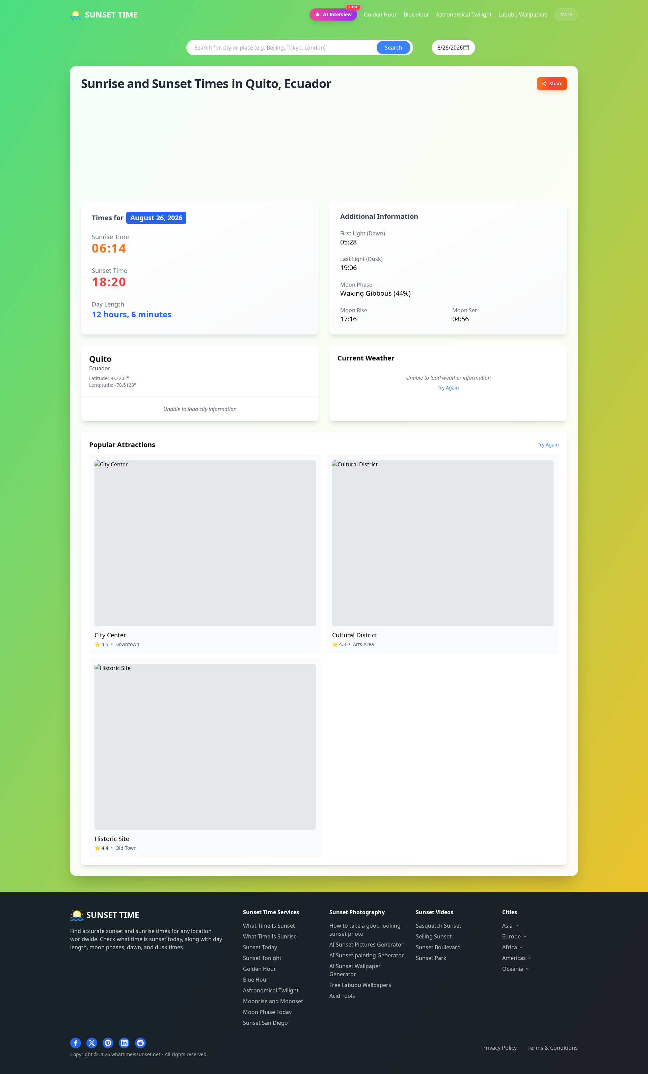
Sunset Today (260, 947)
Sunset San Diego (265, 1022)
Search (393, 47)
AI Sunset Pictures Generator (366, 944)
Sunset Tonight (262, 958)
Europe (511, 936)
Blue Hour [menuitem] (416, 14)
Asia (507, 925)
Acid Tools (342, 995)
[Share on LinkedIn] (124, 1043)
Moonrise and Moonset (273, 1001)
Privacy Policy (499, 1047)
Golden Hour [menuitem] (380, 14)
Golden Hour (259, 969)
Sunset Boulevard (438, 947)
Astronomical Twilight (271, 990)
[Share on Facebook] (75, 1043)
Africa (509, 947)
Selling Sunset (434, 936)
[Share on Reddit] (140, 1043)
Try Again (448, 387)
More (566, 14)
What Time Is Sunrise (270, 936)
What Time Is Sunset (269, 925)
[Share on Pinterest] (108, 1043)
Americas (514, 958)
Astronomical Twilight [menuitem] (464, 14)
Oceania (512, 969)
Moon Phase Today (267, 1012)
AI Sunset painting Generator (366, 955)
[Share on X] (91, 1043)
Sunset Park (431, 958)
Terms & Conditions (553, 1047)
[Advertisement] (324, 145)
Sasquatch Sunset (438, 925)
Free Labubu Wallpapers (360, 985)
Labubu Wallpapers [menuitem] (523, 14)
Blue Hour (256, 979)
